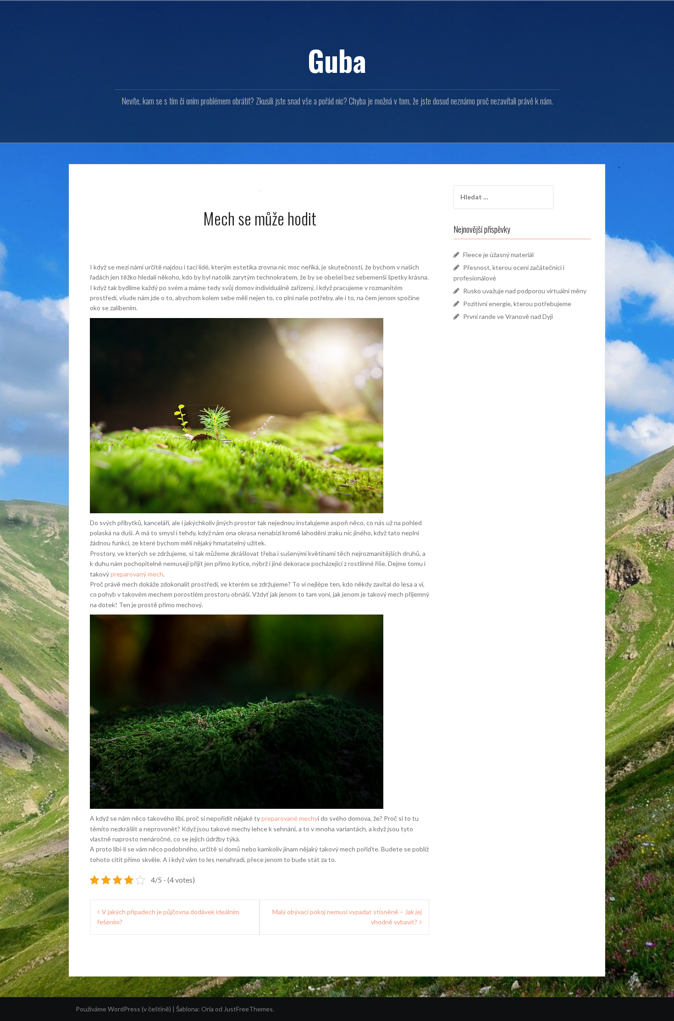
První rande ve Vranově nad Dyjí (508, 316)
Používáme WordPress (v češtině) (123, 1009)
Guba (337, 60)
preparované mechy (289, 818)
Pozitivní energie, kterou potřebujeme (517, 303)
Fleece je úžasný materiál (498, 254)
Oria (207, 1009)
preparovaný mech (136, 574)
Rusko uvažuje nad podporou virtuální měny (524, 291)
